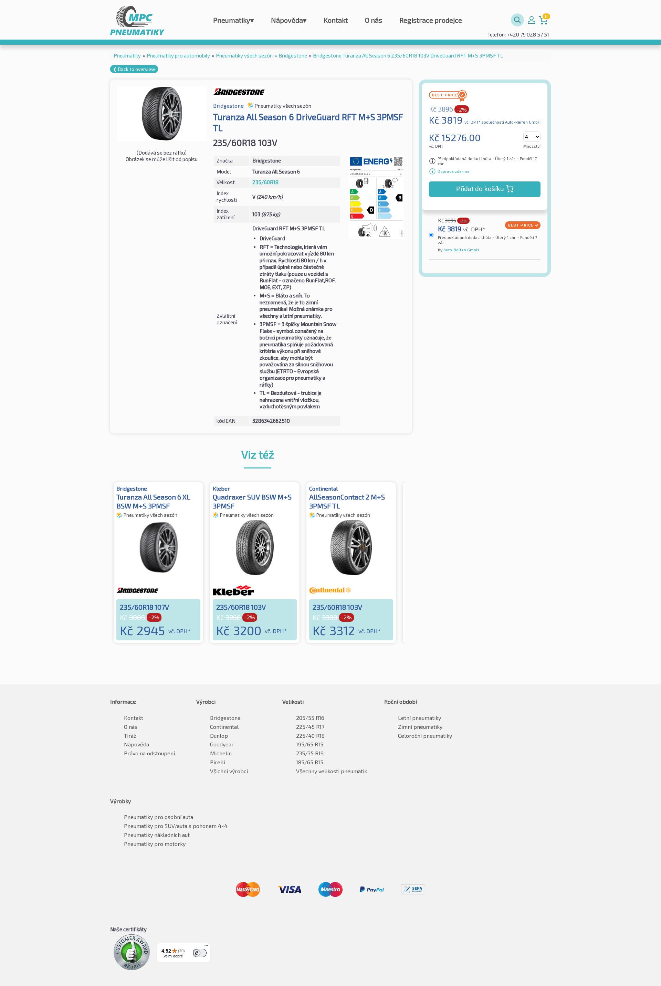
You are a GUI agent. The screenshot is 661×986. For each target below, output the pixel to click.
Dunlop (219, 735)
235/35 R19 (310, 753)
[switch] (200, 953)
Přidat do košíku (480, 188)
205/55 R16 (310, 717)
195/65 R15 (309, 744)
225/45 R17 (310, 726)
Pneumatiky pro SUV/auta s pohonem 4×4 (176, 825)
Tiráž (130, 735)
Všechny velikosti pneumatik (331, 771)
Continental (224, 726)
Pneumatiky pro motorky (155, 843)
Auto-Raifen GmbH (460, 249)
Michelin (221, 753)
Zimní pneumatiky (420, 726)
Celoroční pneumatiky (425, 735)
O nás (373, 20)
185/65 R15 (309, 762)
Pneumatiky (233, 20)
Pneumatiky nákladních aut (157, 834)
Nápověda (288, 20)
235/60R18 (265, 182)
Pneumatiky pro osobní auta (158, 817)
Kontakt (336, 20)
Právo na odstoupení (149, 753)
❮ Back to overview (134, 69)
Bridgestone (225, 717)
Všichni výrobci (229, 771)
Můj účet (531, 20)
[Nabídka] (206, 947)
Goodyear (222, 744)
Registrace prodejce (430, 20)
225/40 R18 (310, 735)
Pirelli (217, 762)
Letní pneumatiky (419, 717)
